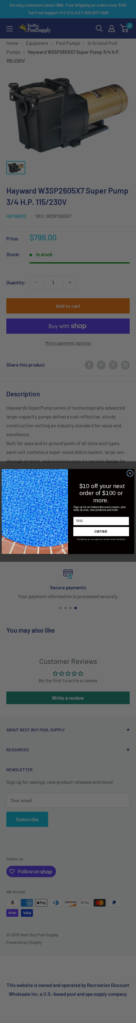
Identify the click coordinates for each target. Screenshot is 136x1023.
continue (101, 532)
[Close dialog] (130, 473)
